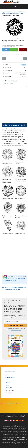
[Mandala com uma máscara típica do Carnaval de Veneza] (8, 177)
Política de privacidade (16, 330)
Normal (23, 64)
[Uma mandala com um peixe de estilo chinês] (21, 177)
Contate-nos (16, 415)
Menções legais (22, 415)
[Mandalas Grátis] (15, 1)
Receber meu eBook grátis (15, 325)
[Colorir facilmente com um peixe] (21, 160)
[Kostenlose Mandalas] (20, 420)
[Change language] (26, 2)
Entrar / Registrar (24, 2)
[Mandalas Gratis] (17, 420)
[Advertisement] (14, 104)
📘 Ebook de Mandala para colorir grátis (11, 403)
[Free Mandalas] (6, 420)
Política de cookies (8, 416)
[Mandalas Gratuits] (11, 420)
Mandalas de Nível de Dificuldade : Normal (12, 13)
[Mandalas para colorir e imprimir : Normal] (3, 287)
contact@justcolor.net (16, 440)
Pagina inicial (5, 12)
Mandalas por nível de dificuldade (17, 12)
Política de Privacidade (19, 416)
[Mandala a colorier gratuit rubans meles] (8, 160)
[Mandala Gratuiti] (14, 420)
